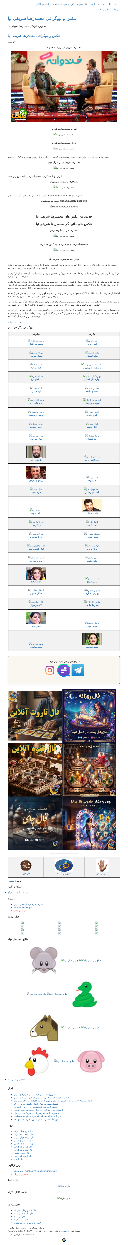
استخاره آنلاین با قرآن (18, 892)
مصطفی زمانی (92, 459)
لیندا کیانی (91, 525)
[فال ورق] (89, 823)
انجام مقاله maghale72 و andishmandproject (35, 1170)
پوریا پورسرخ (36, 536)
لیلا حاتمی (36, 391)
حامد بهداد (92, 480)
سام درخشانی (92, 513)
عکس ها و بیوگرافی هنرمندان (27, 1222)
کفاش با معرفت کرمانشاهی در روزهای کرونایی (36, 1106)
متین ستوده (92, 560)
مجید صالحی (36, 646)
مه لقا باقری (36, 379)
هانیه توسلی (92, 355)
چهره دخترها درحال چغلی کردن (28, 904)
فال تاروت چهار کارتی (24, 1137)
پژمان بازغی (36, 459)
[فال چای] (35, 823)
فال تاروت (94, 4)
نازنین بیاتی (36, 625)
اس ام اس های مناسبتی (63, 4)
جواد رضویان (36, 426)
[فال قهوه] (35, 769)
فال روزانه (82, 4)
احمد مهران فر (92, 492)
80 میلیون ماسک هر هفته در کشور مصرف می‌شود (37, 1119)
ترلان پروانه (92, 548)
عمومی (11, 880)
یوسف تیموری (92, 536)
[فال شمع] (89, 769)
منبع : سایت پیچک (16, 321)
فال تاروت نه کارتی (23, 1146)
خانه (116, 4)
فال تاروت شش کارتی (24, 1143)
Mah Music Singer (23, 907)
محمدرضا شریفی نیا (92, 367)
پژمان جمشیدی (36, 480)
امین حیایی (92, 343)
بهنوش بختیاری (92, 593)
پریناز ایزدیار (92, 625)
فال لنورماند (19, 1216)
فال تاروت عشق (21, 1152)
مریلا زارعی (36, 525)
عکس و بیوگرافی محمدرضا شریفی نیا (42, 18)
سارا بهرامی (36, 438)
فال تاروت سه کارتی (23, 1134)
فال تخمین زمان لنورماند (25, 1210)
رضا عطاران (92, 438)
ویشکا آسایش (36, 581)
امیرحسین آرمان (92, 403)
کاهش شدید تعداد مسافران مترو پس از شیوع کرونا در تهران (41, 1097)
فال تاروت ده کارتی (23, 1149)
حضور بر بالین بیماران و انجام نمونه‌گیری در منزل (36, 1113)
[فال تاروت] (35, 715)
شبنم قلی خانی (36, 403)
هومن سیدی (92, 581)
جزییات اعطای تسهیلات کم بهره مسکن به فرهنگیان (37, 1116)
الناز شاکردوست (36, 548)
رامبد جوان (36, 513)
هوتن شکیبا (36, 367)
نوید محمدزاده (36, 560)
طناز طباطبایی (91, 605)
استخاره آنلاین (42, 4)
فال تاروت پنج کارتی (23, 1140)
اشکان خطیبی (36, 593)
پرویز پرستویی (36, 414)
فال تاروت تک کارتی (23, 1131)
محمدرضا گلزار (36, 343)
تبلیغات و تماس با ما (109, 9)
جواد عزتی (36, 492)
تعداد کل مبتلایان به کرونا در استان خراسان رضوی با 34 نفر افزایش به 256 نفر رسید (53, 1100)
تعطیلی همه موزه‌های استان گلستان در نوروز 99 (36, 1103)
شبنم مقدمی (92, 646)
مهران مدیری (36, 355)
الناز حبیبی (92, 426)
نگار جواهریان (36, 605)
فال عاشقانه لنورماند (23, 1213)
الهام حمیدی (91, 414)
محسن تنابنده (92, 391)
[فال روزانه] (89, 715)
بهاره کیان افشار (92, 379)
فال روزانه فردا (21, 1219)
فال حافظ (106, 4)
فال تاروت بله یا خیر (23, 1155)
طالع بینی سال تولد (16, 1079)
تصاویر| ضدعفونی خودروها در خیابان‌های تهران (35, 1094)
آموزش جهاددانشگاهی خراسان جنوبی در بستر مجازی (38, 1109)
